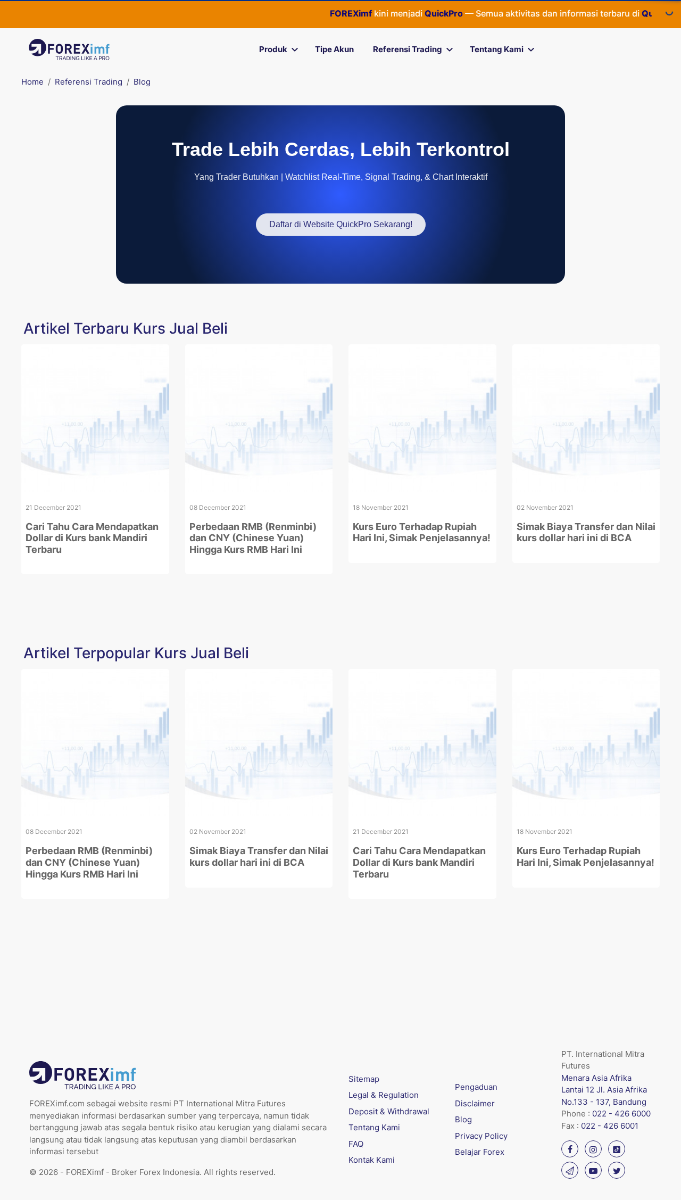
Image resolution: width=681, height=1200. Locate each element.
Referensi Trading (407, 49)
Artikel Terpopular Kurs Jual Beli (136, 653)
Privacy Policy (481, 1136)
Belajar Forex (479, 1152)
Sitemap (363, 1079)
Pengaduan (476, 1087)
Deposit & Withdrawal (388, 1111)
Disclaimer (475, 1103)
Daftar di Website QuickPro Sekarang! (340, 224)
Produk (273, 49)
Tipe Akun (334, 49)
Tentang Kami (497, 49)
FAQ (355, 1144)
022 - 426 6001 (609, 1126)
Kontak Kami (371, 1160)
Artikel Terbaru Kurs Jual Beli (125, 328)
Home (32, 82)
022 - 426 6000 (621, 1113)
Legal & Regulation (383, 1095)
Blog (142, 82)
